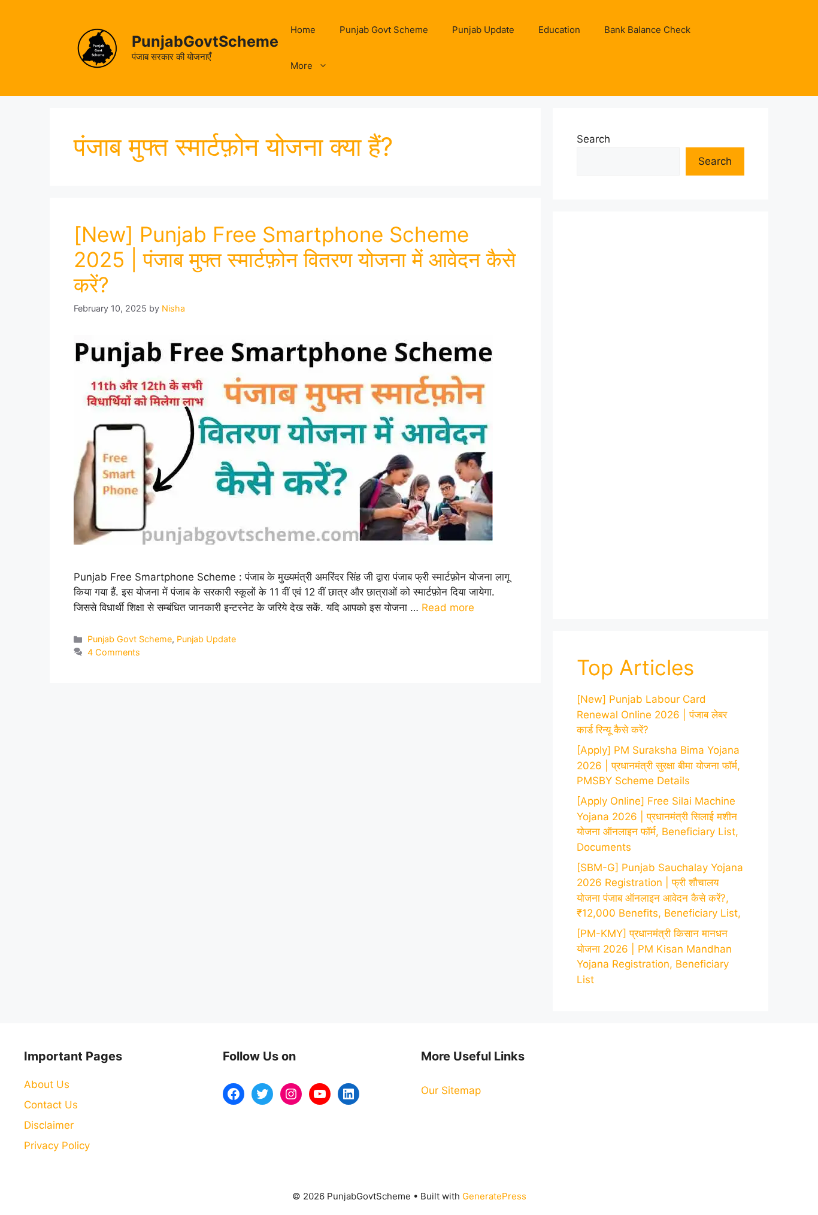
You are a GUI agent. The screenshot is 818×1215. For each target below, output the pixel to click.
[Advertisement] (660, 415)
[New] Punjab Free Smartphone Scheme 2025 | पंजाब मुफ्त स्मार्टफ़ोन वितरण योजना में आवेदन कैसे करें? (295, 259)
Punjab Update (483, 29)
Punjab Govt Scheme (384, 29)
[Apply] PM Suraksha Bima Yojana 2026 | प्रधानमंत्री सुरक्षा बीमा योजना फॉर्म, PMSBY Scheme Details (658, 765)
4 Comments (113, 652)
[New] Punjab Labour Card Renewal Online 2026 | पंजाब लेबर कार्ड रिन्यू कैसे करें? (652, 714)
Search (593, 139)
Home (303, 29)
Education (559, 29)
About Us (46, 1084)
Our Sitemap (451, 1090)
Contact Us (51, 1105)
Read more (448, 607)
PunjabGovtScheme (205, 41)
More (301, 65)
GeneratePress (494, 1196)
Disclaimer (49, 1125)
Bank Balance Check (647, 29)
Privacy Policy (57, 1145)
